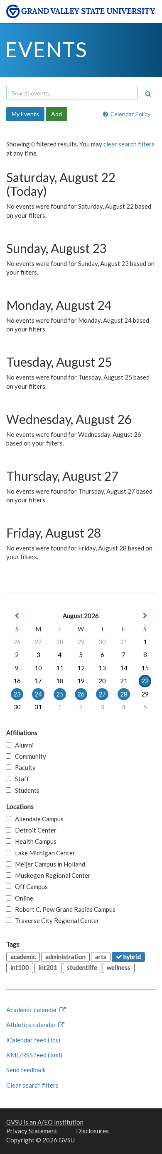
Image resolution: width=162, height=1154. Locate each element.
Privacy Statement (31, 1131)
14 (124, 668)
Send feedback (26, 1070)
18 (60, 680)
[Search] (148, 94)
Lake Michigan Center (43, 853)
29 (81, 641)
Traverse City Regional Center (55, 920)
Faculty (23, 767)
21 (124, 680)
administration (65, 956)
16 (17, 680)
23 (17, 694)
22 (145, 680)
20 (102, 680)
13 (102, 668)
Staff (20, 778)
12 (81, 668)
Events (46, 49)
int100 (19, 967)
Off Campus (29, 886)
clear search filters (129, 144)
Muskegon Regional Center (51, 875)
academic (23, 956)
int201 (48, 967)
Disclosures (92, 1131)
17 (38, 680)
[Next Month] (145, 616)
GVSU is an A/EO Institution (44, 1122)
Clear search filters (32, 1085)
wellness (118, 967)
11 (60, 668)
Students (25, 790)
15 (145, 668)
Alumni (22, 745)
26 (17, 641)
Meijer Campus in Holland (48, 864)
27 (38, 641)
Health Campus (33, 841)
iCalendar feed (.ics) (33, 1040)
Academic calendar (32, 1009)
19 (81, 680)
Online (22, 898)
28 (60, 641)
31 (124, 641)
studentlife (82, 967)
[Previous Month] (17, 616)
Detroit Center (33, 830)
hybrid (131, 956)
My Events (25, 113)
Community (28, 756)
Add (56, 113)
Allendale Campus (37, 819)
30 (102, 641)
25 (60, 694)
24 (38, 694)
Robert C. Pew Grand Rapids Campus (63, 909)
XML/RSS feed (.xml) (34, 1055)
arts (100, 956)
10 (38, 668)
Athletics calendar (31, 1024)
